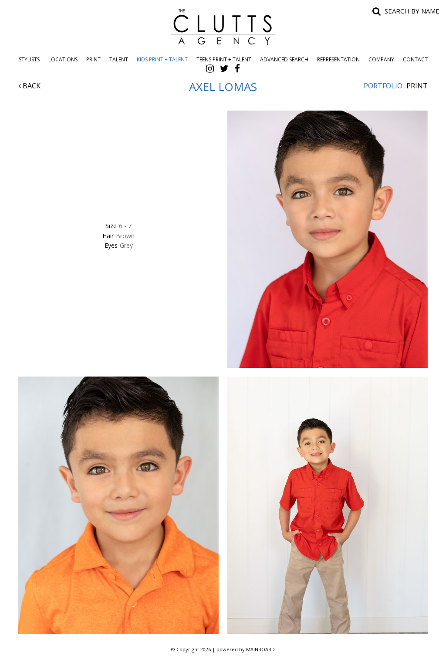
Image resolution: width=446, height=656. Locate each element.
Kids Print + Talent (162, 59)
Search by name (412, 11)
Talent (118, 59)
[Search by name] (376, 11)
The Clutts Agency (223, 27)
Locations (63, 59)
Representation (338, 59)
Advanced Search (284, 59)
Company (381, 59)
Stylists (29, 59)
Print (93, 59)
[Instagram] (210, 68)
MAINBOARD (260, 649)
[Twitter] (224, 68)
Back (31, 86)
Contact (415, 59)
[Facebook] (237, 68)
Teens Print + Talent (223, 59)
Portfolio (383, 86)
